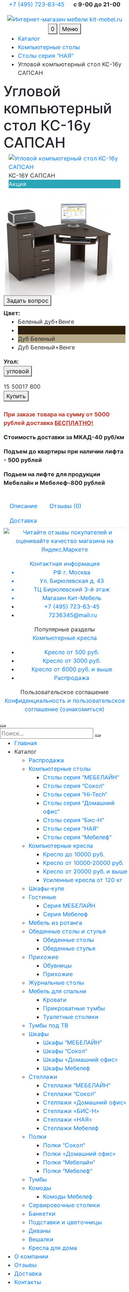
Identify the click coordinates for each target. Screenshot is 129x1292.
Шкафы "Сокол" (65, 1051)
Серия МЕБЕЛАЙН (69, 905)
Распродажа (71, 677)
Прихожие (43, 956)
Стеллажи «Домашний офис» (84, 1102)
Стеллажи (43, 1076)
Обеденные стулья (69, 948)
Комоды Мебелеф (67, 1196)
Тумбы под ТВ (48, 1025)
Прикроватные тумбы (74, 1008)
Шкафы (39, 1033)
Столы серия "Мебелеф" (77, 837)
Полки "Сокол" (64, 1145)
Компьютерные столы (60, 768)
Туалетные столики (71, 1016)
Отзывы (25, 1264)
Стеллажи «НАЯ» (67, 1119)
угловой (17, 371)
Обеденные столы (68, 939)
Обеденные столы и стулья (67, 931)
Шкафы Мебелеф (66, 1068)
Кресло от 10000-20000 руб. (83, 862)
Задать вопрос (27, 300)
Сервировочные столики (64, 1205)
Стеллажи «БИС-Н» (71, 1110)
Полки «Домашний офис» (79, 1153)
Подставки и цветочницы (65, 1222)
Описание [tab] (23, 505)
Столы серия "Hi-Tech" (75, 794)
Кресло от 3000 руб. (72, 660)
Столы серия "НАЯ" (71, 828)
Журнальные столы (56, 982)
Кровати (55, 999)
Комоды (40, 1187)
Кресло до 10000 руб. (73, 854)
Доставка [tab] (23, 520)
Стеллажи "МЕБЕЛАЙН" (76, 1085)
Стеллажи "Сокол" (69, 1093)
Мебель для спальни (57, 991)
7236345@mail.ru (73, 615)
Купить (16, 396)
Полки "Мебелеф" (67, 1170)
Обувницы (57, 965)
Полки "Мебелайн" (69, 1162)
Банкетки (42, 1213)
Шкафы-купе (46, 888)
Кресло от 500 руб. (71, 652)
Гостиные (42, 897)
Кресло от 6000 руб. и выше (72, 669)
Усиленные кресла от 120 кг (82, 879)
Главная (25, 743)
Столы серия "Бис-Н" (73, 820)
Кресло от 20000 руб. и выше (85, 871)
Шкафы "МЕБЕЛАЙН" (72, 1042)
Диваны (40, 1230)
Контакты (27, 1282)
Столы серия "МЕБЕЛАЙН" (81, 777)
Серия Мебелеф (65, 914)
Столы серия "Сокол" (73, 785)
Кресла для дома (53, 1247)
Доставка (28, 1273)
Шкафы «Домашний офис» (80, 1059)
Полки (38, 1136)
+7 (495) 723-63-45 (37, 4)
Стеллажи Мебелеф (71, 1128)
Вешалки (41, 1239)
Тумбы (38, 1179)
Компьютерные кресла (65, 637)
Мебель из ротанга (55, 922)
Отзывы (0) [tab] (65, 505)
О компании (31, 1256)
